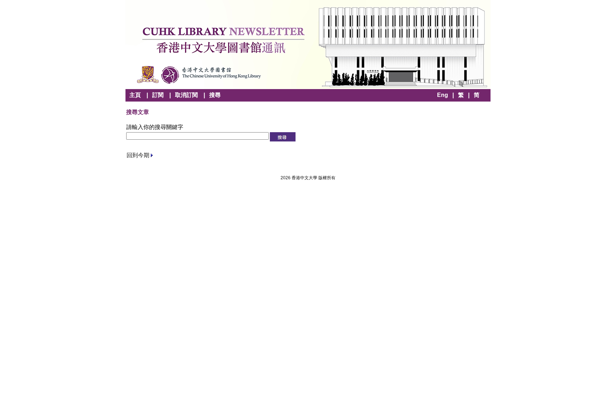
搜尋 (215, 95)
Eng (442, 95)
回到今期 (138, 155)
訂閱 (158, 95)
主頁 (135, 95)
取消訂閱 (186, 95)
